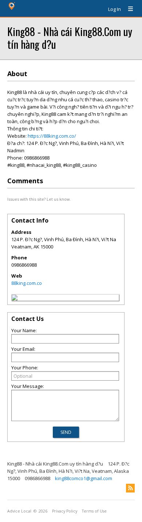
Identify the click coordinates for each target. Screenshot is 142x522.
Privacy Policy (64, 511)
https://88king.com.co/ (52, 136)
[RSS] (130, 488)
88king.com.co (26, 283)
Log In (114, 9)
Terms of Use (94, 511)
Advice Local (19, 511)
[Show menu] (128, 9)
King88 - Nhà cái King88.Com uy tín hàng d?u (69, 37)
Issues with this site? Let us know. (39, 199)
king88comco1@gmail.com (83, 478)
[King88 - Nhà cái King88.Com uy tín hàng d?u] (14, 298)
